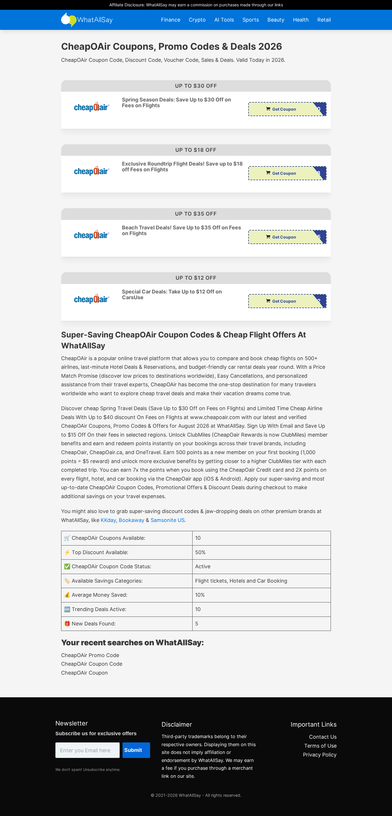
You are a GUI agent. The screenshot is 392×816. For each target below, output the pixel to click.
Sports (250, 20)
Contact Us (323, 737)
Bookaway (131, 520)
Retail (324, 20)
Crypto (197, 20)
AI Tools (224, 20)
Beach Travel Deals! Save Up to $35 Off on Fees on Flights (181, 230)
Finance (170, 20)
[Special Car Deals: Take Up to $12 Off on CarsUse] (91, 298)
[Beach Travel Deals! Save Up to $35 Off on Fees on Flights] (91, 234)
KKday (108, 520)
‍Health (301, 20)
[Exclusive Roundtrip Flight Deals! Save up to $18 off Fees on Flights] (91, 170)
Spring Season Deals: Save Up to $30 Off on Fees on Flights (176, 102)
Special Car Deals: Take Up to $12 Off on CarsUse (172, 294)
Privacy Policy (320, 755)
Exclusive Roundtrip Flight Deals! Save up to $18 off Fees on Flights (182, 166)
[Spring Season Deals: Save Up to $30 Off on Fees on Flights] (91, 106)
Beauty (275, 20)
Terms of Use (320, 746)
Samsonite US (168, 520)
